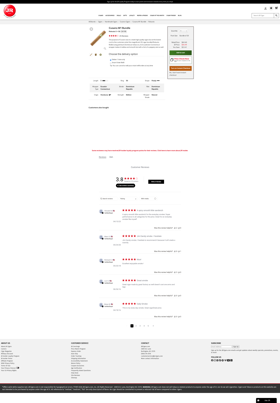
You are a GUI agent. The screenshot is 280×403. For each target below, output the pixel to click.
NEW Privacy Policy (7, 363)
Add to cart (180, 53)
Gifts (125, 15)
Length (95, 81)
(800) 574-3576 (146, 354)
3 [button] (140, 326)
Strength (121, 95)
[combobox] (128, 199)
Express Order (76, 351)
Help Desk (74, 373)
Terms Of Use (5, 366)
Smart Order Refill (118, 63)
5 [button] (148, 326)
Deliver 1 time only (118, 60)
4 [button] (144, 326)
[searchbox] (108, 199)
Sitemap (74, 378)
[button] (91, 54)
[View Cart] (276, 8)
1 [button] (131, 326)
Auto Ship (74, 354)
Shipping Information (78, 358)
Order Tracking (76, 356)
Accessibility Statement (79, 361)
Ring (122, 81)
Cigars (100, 15)
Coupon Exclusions (77, 366)
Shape (147, 81)
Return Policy (75, 363)
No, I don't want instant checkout (177, 74)
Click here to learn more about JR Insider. (172, 151)
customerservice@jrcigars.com (152, 356)
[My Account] (265, 8)
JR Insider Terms (6, 358)
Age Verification (76, 368)
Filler (147, 87)
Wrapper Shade (146, 96)
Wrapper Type (95, 88)
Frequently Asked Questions (81, 370)
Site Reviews (75, 375)
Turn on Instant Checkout (180, 68)
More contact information (150, 358)
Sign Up (235, 347)
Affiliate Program (7, 361)
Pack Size (174, 36)
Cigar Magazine (6, 351)
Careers (3, 349)
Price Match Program (78, 349)
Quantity (174, 31)
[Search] (276, 15)
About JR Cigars (6, 346)
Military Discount (7, 354)
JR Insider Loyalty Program (10, 356)
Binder (121, 87)
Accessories (109, 15)
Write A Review (156, 182)
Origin (96, 95)
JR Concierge (75, 346)
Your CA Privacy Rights (9, 370)
